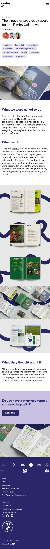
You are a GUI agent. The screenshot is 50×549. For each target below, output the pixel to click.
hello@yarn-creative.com (12, 509)
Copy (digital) (19, 45)
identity (15, 148)
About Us (6, 481)
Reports (24, 52)
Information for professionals (25, 49)
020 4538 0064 (9, 512)
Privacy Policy (8, 492)
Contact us (7, 505)
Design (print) (7, 49)
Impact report (7, 56)
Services (6, 485)
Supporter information (10, 52)
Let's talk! (10, 412)
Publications (35, 52)
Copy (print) (7, 45)
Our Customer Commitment (14, 495)
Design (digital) (32, 45)
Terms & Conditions (10, 488)
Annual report (20, 56)
